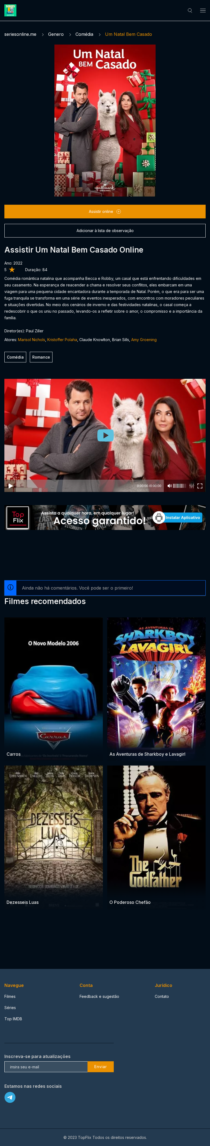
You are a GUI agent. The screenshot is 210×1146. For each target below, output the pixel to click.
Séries (10, 1007)
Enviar (100, 1066)
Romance (41, 357)
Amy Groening (144, 339)
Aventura (117, 743)
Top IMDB (13, 1018)
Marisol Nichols (31, 339)
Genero (56, 34)
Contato (162, 996)
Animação (16, 743)
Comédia (84, 34)
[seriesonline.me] (11, 10)
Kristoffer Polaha (62, 339)
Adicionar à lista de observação (105, 230)
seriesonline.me (20, 34)
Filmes (10, 996)
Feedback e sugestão (99, 996)
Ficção (133, 743)
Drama (115, 892)
